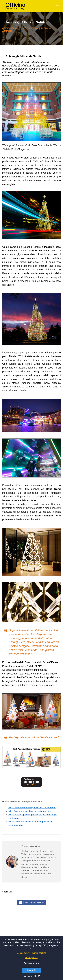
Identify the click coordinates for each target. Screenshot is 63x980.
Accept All (31, 970)
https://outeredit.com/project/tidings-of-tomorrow (32, 807)
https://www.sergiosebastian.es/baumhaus (29, 811)
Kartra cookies (39, 953)
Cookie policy (23, 953)
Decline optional (31, 963)
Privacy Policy (31, 957)
